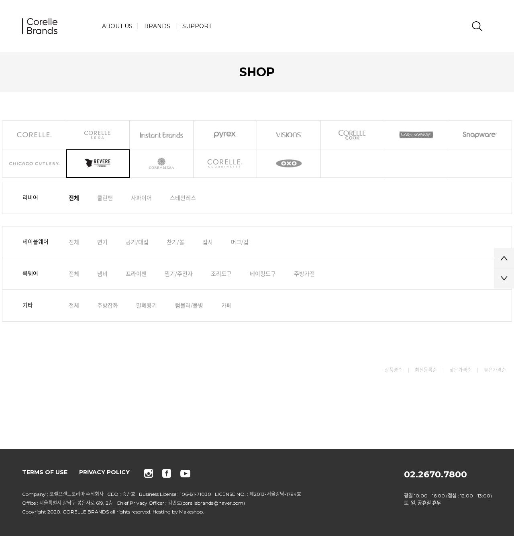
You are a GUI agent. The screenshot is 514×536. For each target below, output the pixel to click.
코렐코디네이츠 (225, 163)
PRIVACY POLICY (104, 472)
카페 (226, 305)
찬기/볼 (175, 242)
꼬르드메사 (162, 163)
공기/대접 (137, 242)
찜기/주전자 (179, 273)
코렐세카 (98, 135)
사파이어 (141, 198)
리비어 (98, 163)
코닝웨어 (416, 135)
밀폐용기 (146, 305)
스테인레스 (183, 198)
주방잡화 (107, 305)
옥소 (289, 163)
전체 (74, 198)
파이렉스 (225, 135)
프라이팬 (136, 273)
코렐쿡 (353, 135)
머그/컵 (240, 242)
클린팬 (105, 198)
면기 (102, 242)
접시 (207, 242)
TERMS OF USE (44, 472)
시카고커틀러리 (34, 163)
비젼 (289, 135)
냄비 (102, 273)
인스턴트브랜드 (162, 135)
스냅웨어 (480, 135)
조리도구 (221, 273)
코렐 (34, 135)
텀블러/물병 (189, 305)
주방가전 (304, 273)
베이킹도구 (263, 273)
